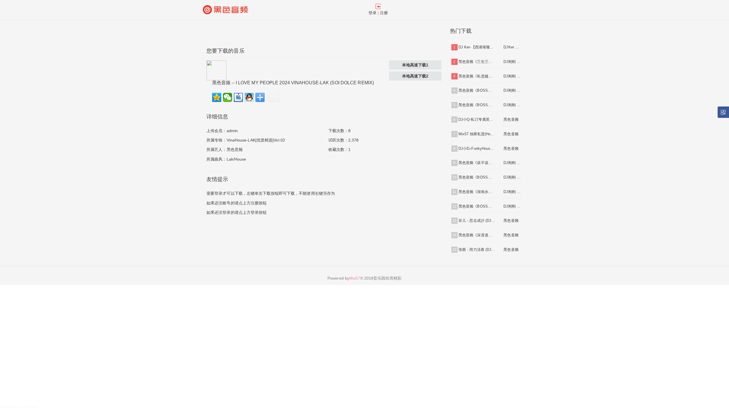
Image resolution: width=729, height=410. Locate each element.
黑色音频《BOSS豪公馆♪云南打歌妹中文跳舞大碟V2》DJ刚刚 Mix (476, 105)
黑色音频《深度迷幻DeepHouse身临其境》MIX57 (476, 235)
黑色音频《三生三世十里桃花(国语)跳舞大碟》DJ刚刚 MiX (476, 62)
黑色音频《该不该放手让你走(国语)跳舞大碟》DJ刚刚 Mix (476, 163)
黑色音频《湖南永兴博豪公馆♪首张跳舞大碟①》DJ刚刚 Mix (476, 192)
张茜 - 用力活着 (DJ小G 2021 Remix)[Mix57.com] (476, 249)
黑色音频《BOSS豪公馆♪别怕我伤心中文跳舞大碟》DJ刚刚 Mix (476, 206)
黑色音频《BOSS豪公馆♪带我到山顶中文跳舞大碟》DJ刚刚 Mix (476, 90)
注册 (384, 13)
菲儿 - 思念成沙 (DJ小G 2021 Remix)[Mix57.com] (476, 220)
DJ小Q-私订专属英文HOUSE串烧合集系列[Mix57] (476, 119)
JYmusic (30, 406)
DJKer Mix (512, 47)
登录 (372, 13)
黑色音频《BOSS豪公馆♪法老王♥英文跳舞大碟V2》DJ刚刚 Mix (476, 177)
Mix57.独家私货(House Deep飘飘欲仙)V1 (476, 134)
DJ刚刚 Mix (512, 62)
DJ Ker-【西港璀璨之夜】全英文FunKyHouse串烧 (476, 47)
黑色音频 (235, 149)
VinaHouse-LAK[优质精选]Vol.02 (256, 140)
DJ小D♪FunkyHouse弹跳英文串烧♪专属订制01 (476, 148)
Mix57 (354, 278)
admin (232, 130)
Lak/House (236, 159)
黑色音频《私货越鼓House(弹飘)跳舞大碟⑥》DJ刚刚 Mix (476, 76)
